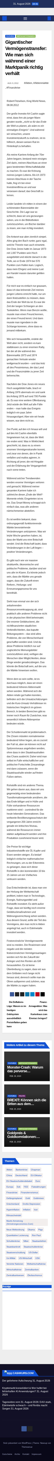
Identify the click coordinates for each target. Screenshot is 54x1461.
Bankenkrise (21, 1169)
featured (10, 36)
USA (37, 1258)
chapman (35, 1169)
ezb (18, 1187)
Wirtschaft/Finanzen (26, 36)
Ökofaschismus (34, 1275)
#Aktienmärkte (41, 83)
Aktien (9, 1169)
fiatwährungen (39, 1187)
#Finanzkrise (13, 87)
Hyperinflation (13, 1209)
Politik (22, 1096)
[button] (45, 18)
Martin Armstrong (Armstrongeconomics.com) (19, 1222)
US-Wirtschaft (25, 1258)
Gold (28, 1198)
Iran (36, 1209)
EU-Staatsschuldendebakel (19, 1181)
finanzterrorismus (29, 1192)
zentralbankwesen (15, 1275)
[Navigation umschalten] (25, 18)
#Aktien (28, 83)
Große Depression (31, 1204)
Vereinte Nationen (14, 1264)
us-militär (10, 1258)
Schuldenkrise (13, 1241)
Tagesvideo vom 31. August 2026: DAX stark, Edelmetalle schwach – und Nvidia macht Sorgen (26, 1405)
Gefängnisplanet (14, 1198)
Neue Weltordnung (15, 1229)
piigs (40, 1229)
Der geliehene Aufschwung (17, 1380)
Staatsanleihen (39, 1241)
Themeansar (27, 1447)
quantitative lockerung (17, 1235)
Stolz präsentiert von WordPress (17, 1443)
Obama (31, 1229)
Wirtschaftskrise (13, 1269)
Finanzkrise (11, 1192)
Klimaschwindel (13, 1215)
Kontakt (25, 1454)
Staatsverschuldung (15, 1252)
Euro (38, 1181)
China (9, 1175)
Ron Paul (36, 1235)
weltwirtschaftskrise (36, 1264)
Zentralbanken (32, 1269)
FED (26, 1187)
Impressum (36, 1454)
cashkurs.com (23, 1373)
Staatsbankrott (13, 1247)
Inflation (26, 1209)
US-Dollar (33, 1252)
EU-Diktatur (36, 1175)
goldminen (38, 1198)
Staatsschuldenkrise (33, 1247)
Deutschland (21, 1175)
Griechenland (12, 1204)
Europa (9, 1187)
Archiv (17, 1454)
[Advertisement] (27, 1321)
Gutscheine (7, 1454)
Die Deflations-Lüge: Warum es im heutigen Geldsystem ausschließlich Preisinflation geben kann (17, 1014)
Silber (26, 1241)
